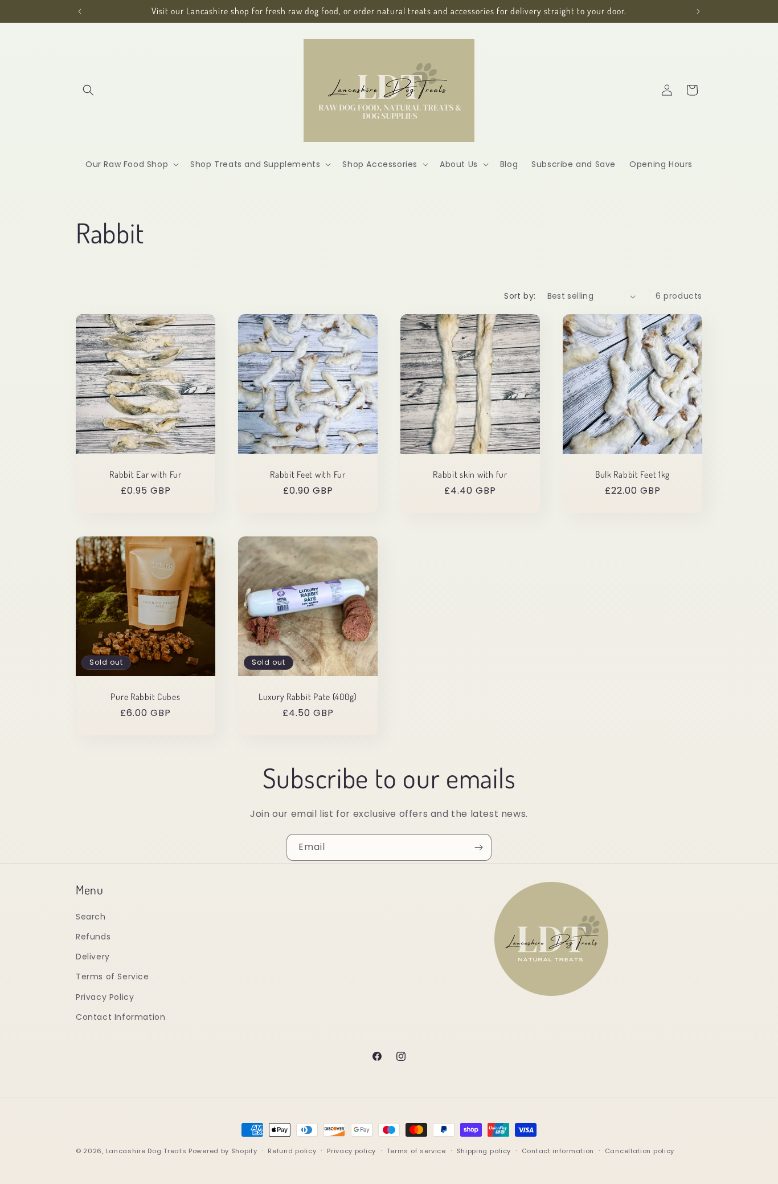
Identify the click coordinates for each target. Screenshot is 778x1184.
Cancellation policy (639, 1150)
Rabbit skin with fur (470, 474)
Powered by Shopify (223, 1150)
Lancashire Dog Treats (146, 1150)
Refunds (93, 936)
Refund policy (292, 1150)
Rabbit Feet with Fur (307, 474)
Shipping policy (484, 1150)
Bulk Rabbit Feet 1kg (632, 474)
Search (91, 916)
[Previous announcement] (79, 11)
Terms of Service (112, 976)
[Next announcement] (698, 11)
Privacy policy (351, 1150)
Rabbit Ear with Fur (145, 474)
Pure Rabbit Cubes (145, 696)
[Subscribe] (478, 847)
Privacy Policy (105, 997)
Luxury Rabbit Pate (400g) (308, 696)
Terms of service (416, 1150)
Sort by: (519, 296)
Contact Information (120, 1017)
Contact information (558, 1150)
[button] (88, 90)
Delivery (93, 956)
